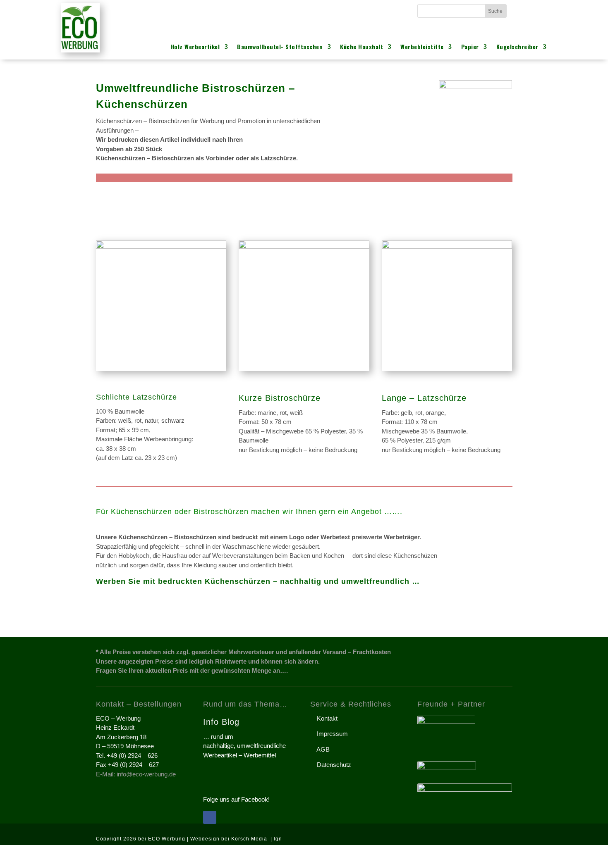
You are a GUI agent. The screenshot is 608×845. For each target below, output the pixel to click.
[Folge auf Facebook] (209, 817)
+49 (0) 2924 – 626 (342, 10)
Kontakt (324, 718)
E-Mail (216, 10)
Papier (470, 47)
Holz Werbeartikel (195, 47)
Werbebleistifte (422, 47)
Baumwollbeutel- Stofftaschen (280, 47)
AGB (320, 749)
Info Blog (221, 721)
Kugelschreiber (517, 47)
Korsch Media (250, 839)
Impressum (329, 733)
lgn (278, 839)
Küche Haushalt (361, 47)
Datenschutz (330, 764)
